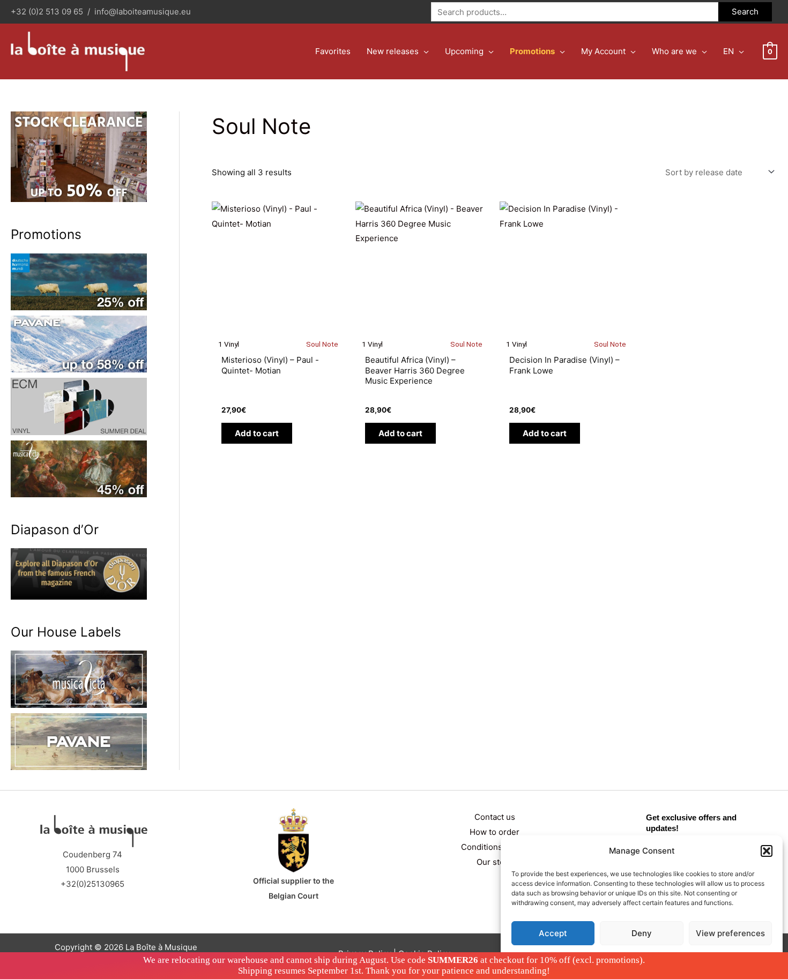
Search (745, 11)
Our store (494, 862)
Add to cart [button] (257, 433)
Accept (553, 933)
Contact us (494, 817)
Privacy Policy (662, 958)
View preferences (730, 933)
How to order (494, 832)
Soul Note (322, 344)
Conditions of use (494, 847)
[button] (766, 851)
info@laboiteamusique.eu (142, 11)
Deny (641, 933)
